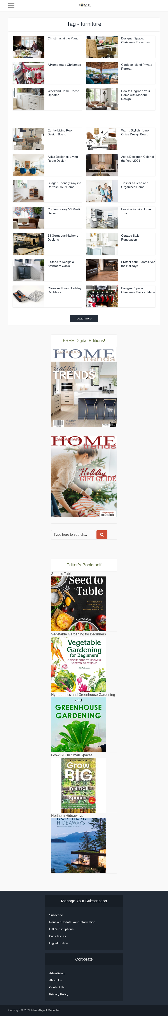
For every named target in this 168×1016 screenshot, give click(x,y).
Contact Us (57, 987)
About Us (55, 980)
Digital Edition (58, 943)
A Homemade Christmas (64, 64)
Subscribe (56, 915)
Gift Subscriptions (61, 929)
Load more (84, 318)
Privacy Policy (58, 994)
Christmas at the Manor (64, 38)
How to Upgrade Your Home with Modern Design (135, 95)
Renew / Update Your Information (72, 922)
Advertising (57, 973)
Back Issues (57, 936)
